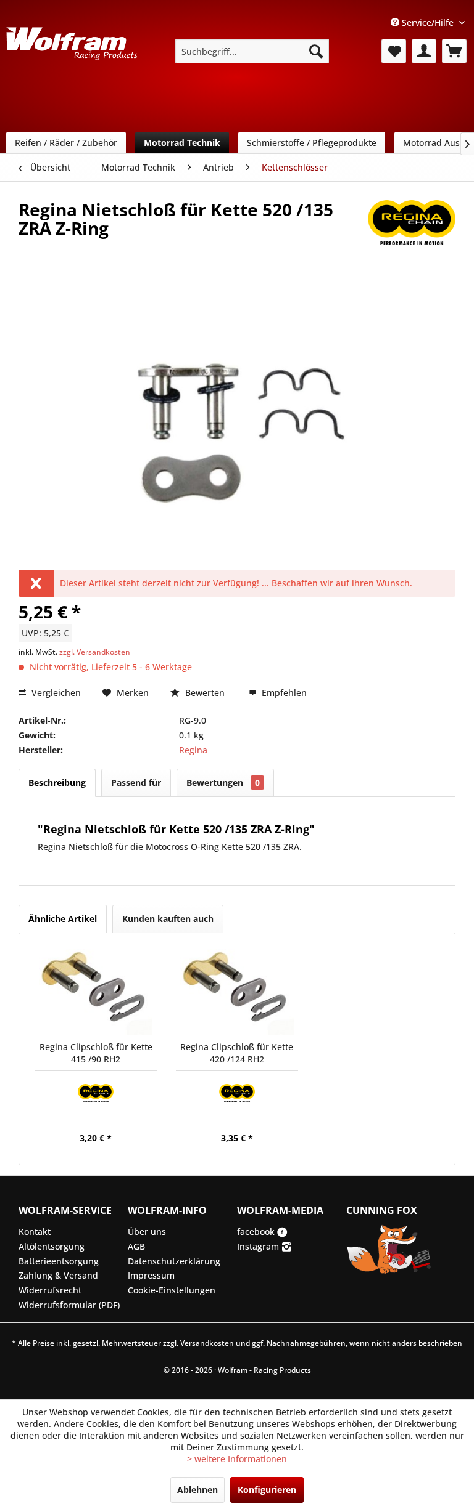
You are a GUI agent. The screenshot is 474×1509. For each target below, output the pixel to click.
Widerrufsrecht (50, 1290)
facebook (257, 1231)
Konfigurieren (267, 1489)
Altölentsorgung (52, 1246)
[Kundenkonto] (424, 51)
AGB (136, 1246)
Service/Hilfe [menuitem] (427, 22)
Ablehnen (197, 1489)
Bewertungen (223, 782)
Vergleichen (55, 692)
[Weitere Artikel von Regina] (411, 221)
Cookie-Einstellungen (171, 1290)
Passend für (136, 782)
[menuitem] (252, 51)
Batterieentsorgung (59, 1261)
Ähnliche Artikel (62, 918)
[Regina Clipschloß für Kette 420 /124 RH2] (237, 992)
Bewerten (205, 692)
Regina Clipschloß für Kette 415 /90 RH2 (96, 1053)
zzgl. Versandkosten (94, 652)
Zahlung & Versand (58, 1275)
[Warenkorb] (454, 51)
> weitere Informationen (237, 1459)
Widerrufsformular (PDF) (69, 1305)
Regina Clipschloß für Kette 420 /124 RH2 (236, 1053)
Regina (193, 750)
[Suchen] (316, 51)
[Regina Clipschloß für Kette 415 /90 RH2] (96, 992)
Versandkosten (207, 1343)
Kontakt (35, 1231)
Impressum (151, 1275)
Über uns (147, 1231)
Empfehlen (283, 692)
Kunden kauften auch (168, 918)
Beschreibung (57, 782)
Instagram (259, 1246)
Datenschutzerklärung (174, 1261)
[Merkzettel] (393, 51)
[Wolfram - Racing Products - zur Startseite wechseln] (71, 55)
